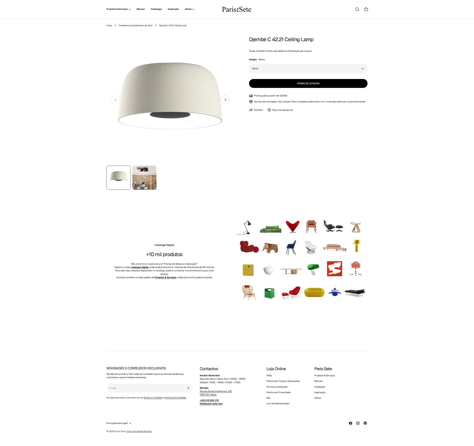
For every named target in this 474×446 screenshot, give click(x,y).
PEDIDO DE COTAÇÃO (308, 83)
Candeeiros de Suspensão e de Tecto (135, 25)
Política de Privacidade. (175, 397)
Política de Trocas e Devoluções (283, 381)
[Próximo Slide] (225, 99)
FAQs (269, 375)
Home (109, 25)
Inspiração (319, 392)
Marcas (318, 381)
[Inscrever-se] (188, 388)
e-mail (327, 101)
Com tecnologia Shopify (139, 431)
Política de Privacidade (278, 392)
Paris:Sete (120, 431)
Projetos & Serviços (324, 375)
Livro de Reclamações (277, 403)
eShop (317, 398)
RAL (268, 398)
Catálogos (319, 386)
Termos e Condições (153, 397)
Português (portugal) (117, 423)
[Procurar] (357, 9)
